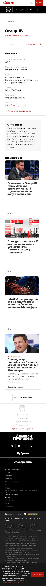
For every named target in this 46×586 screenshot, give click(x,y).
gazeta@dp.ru (10, 506)
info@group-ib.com (15, 98)
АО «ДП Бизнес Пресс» (13, 469)
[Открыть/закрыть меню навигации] (27, 2)
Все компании (23, 415)
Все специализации (23, 422)
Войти (39, 3)
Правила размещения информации (23, 429)
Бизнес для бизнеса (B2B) (16, 35)
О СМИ (7, 472)
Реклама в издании (12, 482)
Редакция (8, 475)
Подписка (8, 479)
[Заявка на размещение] (37, 9)
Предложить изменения (19, 111)
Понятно (37, 574)
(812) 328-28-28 (10, 500)
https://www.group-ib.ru (17, 105)
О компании (30, 44)
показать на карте (11, 494)
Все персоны (23, 418)
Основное (16, 44)
